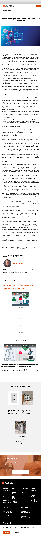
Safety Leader (24, 493)
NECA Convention (24, 511)
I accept (7, 532)
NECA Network (24, 516)
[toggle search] (33, 6)
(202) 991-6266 (6, 500)
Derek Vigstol (19, 436)
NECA (22, 510)
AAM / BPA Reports (34, 502)
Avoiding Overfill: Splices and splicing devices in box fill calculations (27, 413)
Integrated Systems (16, 493)
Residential (14, 498)
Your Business (15, 501)
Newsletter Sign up (6, 515)
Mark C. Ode (25, 406)
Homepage (5, 10)
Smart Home (21, 288)
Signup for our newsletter (20, 471)
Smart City (14, 288)
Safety (13, 500)
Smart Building (6, 288)
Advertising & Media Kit (7, 512)
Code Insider (16, 285)
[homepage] (8, 5)
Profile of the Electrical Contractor (33, 496)
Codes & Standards (7, 285)
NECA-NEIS (23, 513)
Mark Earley (18, 263)
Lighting (13, 496)
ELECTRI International (25, 515)
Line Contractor (24, 494)
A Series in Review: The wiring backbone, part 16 (20, 441)
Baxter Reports (33, 499)
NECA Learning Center (25, 512)
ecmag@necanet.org (7, 502)
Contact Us (5, 513)
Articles (9, 10)
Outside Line (14, 497)
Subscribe (5, 510)
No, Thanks (16, 532)
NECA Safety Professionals (26, 517)
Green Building (15, 492)
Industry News (15, 494)
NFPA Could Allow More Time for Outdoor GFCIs (13, 412)
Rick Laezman (12, 406)
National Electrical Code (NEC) (27, 285)
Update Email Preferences (8, 511)
